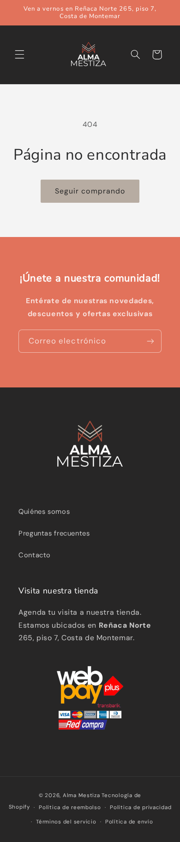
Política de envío (129, 821)
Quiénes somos (44, 511)
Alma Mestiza (81, 795)
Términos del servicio (66, 821)
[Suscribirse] (150, 341)
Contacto (34, 555)
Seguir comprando (90, 191)
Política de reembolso (70, 807)
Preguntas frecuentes (54, 533)
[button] (19, 54)
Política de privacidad (140, 807)
